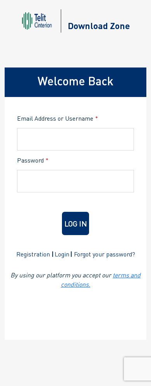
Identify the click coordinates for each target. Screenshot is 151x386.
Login (62, 254)
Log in (75, 223)
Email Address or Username (57, 118)
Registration (33, 254)
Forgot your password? (104, 254)
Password (32, 160)
